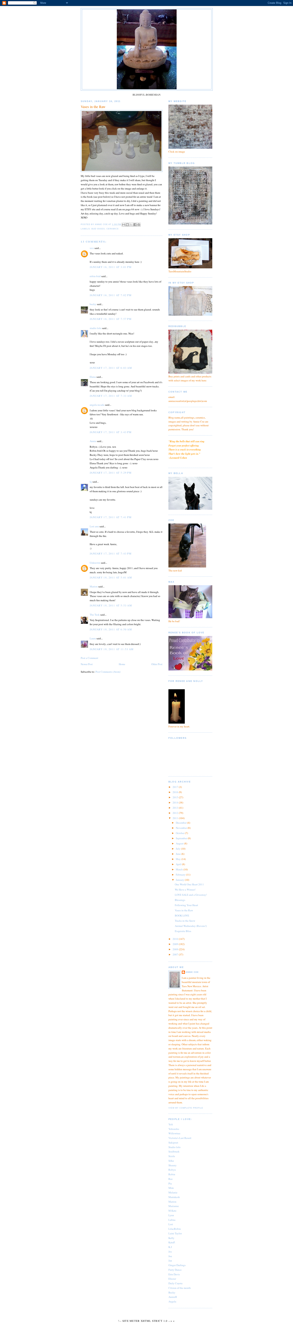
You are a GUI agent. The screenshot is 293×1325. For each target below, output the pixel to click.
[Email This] (124, 225)
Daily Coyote (175, 1283)
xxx (92, 248)
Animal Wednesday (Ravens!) (191, 926)
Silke (171, 1160)
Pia (170, 1183)
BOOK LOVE (182, 915)
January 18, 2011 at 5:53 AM (111, 605)
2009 (176, 944)
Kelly (171, 1238)
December (181, 822)
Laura (93, 638)
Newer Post (87, 664)
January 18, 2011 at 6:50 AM (111, 629)
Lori (170, 1224)
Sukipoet (173, 1142)
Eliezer (172, 1278)
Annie (93, 441)
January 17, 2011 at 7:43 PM (111, 553)
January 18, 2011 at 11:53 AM (112, 649)
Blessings (180, 900)
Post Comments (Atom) (107, 671)
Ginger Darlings (177, 1265)
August (180, 843)
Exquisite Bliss (183, 931)
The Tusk (95, 614)
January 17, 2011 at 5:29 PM (111, 472)
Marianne (173, 1206)
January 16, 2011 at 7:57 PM (111, 319)
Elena (93, 377)
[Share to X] (131, 225)
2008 (176, 949)
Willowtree (174, 1133)
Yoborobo (173, 1129)
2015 (176, 797)
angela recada (97, 405)
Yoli (170, 1124)
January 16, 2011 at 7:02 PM (111, 295)
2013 (176, 807)
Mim (171, 1188)
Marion (94, 586)
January (180, 880)
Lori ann (94, 526)
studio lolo (95, 328)
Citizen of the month (179, 1288)
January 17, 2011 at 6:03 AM (111, 368)
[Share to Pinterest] (139, 225)
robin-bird (95, 276)
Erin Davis (174, 1274)
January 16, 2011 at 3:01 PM (111, 267)
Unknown (95, 562)
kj (91, 481)
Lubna (171, 1220)
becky (93, 304)
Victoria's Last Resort (179, 1138)
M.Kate (172, 1210)
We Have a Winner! (185, 889)
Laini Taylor (175, 1233)
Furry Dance (175, 1269)
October (180, 833)
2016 (176, 792)
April (179, 864)
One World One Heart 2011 (189, 884)
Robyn (172, 1169)
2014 (176, 802)
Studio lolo (174, 1147)
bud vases (98, 229)
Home (122, 664)
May (178, 859)
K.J (170, 1247)
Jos (170, 1251)
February (181, 874)
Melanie (172, 1192)
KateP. (171, 1242)
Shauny (172, 1165)
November (182, 828)
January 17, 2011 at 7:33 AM (111, 396)
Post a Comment (89, 658)
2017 (176, 787)
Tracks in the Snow (185, 920)
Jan (170, 1260)
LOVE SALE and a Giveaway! (191, 895)
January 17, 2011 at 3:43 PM (111, 432)
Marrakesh (174, 1197)
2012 (176, 813)
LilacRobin (174, 1229)
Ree (170, 1179)
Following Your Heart (186, 905)
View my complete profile (185, 1108)
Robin (171, 1174)
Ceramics (112, 229)
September (182, 838)
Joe (170, 1256)
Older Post (156, 664)
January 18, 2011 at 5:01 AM (111, 577)
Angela (172, 1301)
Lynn (171, 1215)
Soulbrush (173, 1151)
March (179, 869)
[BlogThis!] (127, 225)
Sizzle (171, 1156)
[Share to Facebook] (135, 225)
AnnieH (172, 1297)
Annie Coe (192, 972)
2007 (176, 954)
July (178, 848)
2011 (176, 818)
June (178, 854)
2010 (176, 939)
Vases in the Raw (184, 910)
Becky (171, 1292)
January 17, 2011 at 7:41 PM (111, 517)
